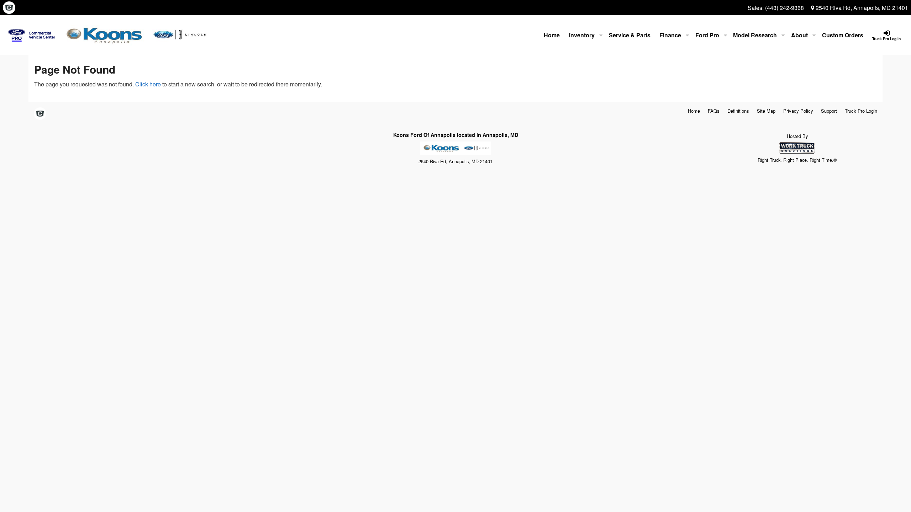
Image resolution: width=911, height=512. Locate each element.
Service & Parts (630, 35)
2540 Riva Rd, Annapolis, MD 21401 (861, 8)
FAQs (714, 110)
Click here (148, 84)
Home (552, 35)
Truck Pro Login (861, 110)
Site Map (766, 110)
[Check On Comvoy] (9, 7)
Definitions (738, 110)
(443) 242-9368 (784, 8)
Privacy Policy (798, 110)
